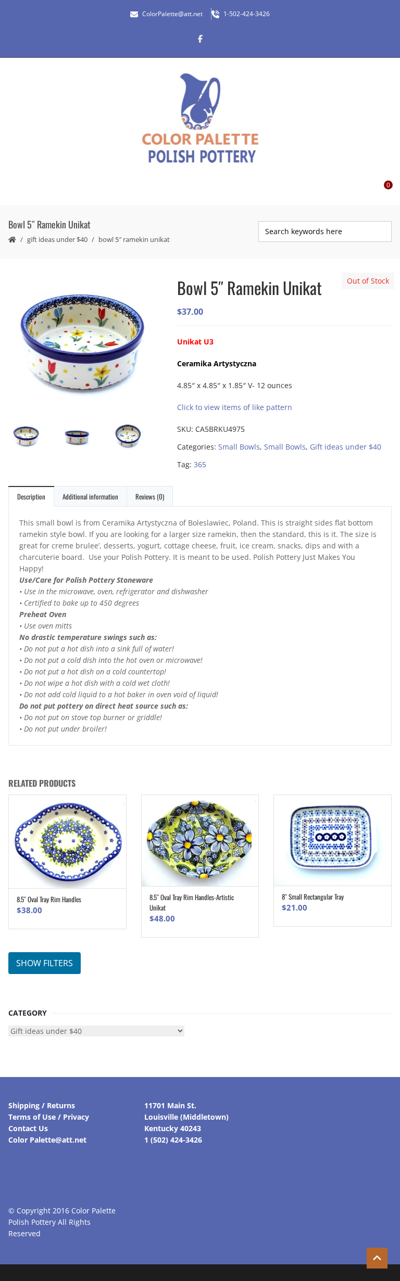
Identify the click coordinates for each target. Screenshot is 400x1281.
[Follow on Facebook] (200, 38)
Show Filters (44, 963)
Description (31, 496)
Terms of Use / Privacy (48, 1117)
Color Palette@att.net (47, 1140)
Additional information (90, 496)
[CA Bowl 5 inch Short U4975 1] (84, 343)
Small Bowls (239, 447)
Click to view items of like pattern (234, 407)
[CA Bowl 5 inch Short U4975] (84, 439)
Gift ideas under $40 (57, 239)
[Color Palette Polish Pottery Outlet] (200, 118)
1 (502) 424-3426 (173, 1140)
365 (200, 464)
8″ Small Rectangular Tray (313, 896)
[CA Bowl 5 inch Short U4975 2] (135, 437)
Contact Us (28, 1128)
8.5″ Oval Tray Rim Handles (49, 899)
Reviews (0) (149, 496)
